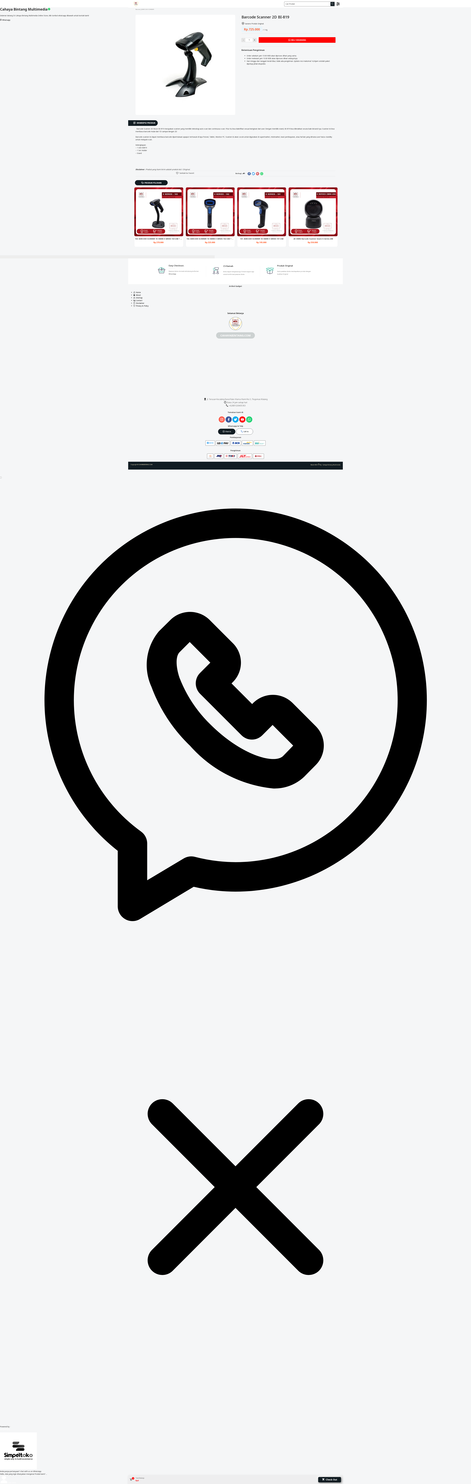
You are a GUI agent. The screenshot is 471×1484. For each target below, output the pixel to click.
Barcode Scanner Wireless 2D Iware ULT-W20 (210, 239)
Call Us (246, 432)
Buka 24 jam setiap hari (237, 402)
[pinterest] (257, 173)
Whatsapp (6, 20)
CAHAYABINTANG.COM (145, 464)
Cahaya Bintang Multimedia (331, 465)
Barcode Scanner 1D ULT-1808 (313, 239)
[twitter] (253, 173)
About (138, 295)
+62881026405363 (237, 405)
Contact (138, 300)
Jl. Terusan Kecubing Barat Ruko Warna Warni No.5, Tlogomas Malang (237, 399)
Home (138, 292)
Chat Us (228, 432)
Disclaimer (139, 303)
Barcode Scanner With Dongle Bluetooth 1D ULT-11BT (159, 239)
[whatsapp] (261, 173)
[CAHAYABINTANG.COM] (137, 4)
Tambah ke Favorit (186, 173)
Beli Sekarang (298, 40)
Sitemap (139, 298)
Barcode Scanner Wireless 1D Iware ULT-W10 (261, 239)
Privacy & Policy (142, 306)
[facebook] (249, 173)
